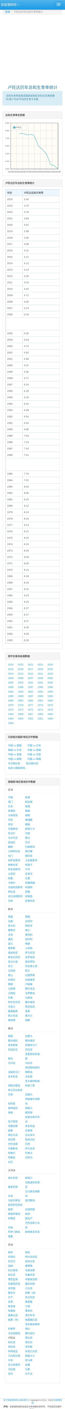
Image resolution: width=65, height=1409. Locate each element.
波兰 (10, 943)
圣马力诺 (13, 961)
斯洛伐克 (30, 1006)
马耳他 (11, 970)
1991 (40, 691)
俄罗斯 (11, 948)
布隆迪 (11, 1310)
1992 (30, 691)
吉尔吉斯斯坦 (15, 896)
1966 (40, 714)
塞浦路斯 (13, 1011)
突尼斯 (28, 1346)
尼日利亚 (30, 1297)
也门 (10, 855)
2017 (30, 669)
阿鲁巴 (11, 1153)
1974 (11, 709)
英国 (10, 916)
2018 (20, 669)
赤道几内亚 (31, 1351)
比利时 (28, 921)
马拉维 (11, 1369)
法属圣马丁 (14, 1072)
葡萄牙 (11, 930)
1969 (11, 714)
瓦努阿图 (30, 1209)
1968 (20, 714)
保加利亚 (13, 952)
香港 (27, 797)
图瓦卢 (28, 1218)
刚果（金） (31, 1292)
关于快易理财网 (10, 1400)
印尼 (10, 819)
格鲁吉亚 (13, 864)
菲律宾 (11, 810)
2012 (30, 673)
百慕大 (28, 1094)
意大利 (11, 925)
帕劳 (27, 1213)
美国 (10, 1036)
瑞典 (27, 1020)
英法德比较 (32, 763)
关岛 (10, 1195)
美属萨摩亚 (14, 1213)
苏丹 (10, 1373)
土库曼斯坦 (31, 860)
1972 (30, 709)
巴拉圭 (28, 1049)
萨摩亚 (11, 1218)
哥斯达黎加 (14, 1085)
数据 (7, 11)
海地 (10, 1112)
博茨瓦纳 (13, 1279)
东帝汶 (28, 873)
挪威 (10, 984)
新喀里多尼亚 (32, 1231)
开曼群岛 (13, 1148)
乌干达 (28, 1373)
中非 (10, 1360)
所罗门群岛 (14, 1231)
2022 (30, 664)
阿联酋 (28, 896)
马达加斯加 (14, 1333)
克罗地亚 (30, 957)
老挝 (10, 824)
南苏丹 (28, 1342)
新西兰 (28, 1178)
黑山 (10, 975)
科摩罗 (11, 1328)
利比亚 (11, 1274)
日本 (10, 806)
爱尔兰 (28, 1015)
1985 (50, 696)
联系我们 (23, 1400)
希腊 (27, 943)
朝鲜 (10, 846)
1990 (50, 691)
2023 (20, 664)
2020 (50, 664)
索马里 (28, 1360)
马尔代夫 (13, 837)
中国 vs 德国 (34, 750)
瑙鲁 (10, 1236)
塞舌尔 (11, 1292)
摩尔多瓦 (30, 988)
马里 (27, 1369)
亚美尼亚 (30, 900)
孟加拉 (11, 842)
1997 (30, 687)
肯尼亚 (11, 1346)
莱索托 (28, 1310)
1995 (50, 687)
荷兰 (27, 970)
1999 (11, 687)
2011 (40, 673)
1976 (40, 705)
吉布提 (11, 1288)
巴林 (10, 900)
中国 (10, 797)
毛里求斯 (30, 1270)
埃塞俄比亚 (31, 1319)
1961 (40, 718)
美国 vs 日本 (14, 750)
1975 (50, 705)
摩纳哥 (11, 1020)
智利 (10, 1058)
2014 (11, 673)
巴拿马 (28, 1153)
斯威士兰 (30, 1355)
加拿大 (28, 1036)
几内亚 (28, 1288)
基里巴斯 (13, 1186)
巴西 (27, 1144)
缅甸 (27, 824)
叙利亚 (28, 855)
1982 (30, 700)
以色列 (11, 873)
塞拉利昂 (30, 1283)
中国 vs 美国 (14, 745)
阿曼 (10, 878)
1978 (20, 705)
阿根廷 (11, 1157)
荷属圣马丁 (31, 1045)
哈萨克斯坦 (14, 860)
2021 (40, 664)
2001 (40, 682)
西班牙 (28, 925)
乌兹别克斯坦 (15, 887)
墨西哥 (28, 1112)
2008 (20, 678)
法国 (10, 921)
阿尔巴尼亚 (14, 1002)
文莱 (27, 878)
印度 (27, 833)
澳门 (10, 801)
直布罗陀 (30, 961)
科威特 (28, 887)
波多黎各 (13, 1045)
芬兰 (10, 966)
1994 (11, 691)
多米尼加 (30, 1126)
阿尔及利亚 (31, 1256)
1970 (50, 709)
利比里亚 (13, 1270)
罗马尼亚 (30, 952)
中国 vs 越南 (14, 759)
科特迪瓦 (13, 1351)
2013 (20, 673)
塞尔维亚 (30, 1002)
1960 (50, 718)
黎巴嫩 (28, 851)
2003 (20, 682)
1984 (11, 700)
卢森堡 (28, 984)
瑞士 (27, 930)
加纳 (10, 1265)
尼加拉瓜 (13, 1049)
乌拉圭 (28, 1063)
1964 (11, 718)
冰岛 (10, 934)
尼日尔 (11, 1261)
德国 (27, 916)
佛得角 (28, 1265)
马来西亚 (13, 815)
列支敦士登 (31, 966)
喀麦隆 (28, 1301)
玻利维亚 (30, 1040)
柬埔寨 (28, 819)
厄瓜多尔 (30, 1135)
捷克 (10, 939)
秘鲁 (10, 1130)
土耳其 (28, 948)
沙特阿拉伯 (14, 851)
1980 (50, 700)
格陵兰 (28, 1108)
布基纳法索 (31, 1279)
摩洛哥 (11, 1306)
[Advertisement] (32, 48)
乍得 (27, 1306)
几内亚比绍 (14, 1355)
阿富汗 (28, 864)
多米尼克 (13, 1076)
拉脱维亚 (30, 979)
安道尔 (11, 979)
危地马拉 (30, 1139)
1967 (30, 714)
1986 (40, 696)
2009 (11, 678)
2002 (30, 682)
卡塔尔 (11, 882)
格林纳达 (13, 1108)
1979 (11, 705)
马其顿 (11, 988)
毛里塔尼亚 (14, 1283)
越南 (27, 815)
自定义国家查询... (17, 768)
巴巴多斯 (13, 1144)
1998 (20, 687)
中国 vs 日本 (34, 745)
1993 (20, 691)
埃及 (27, 1252)
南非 (10, 1252)
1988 (20, 696)
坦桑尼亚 (30, 1274)
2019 (11, 669)
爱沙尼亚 (13, 1015)
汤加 (10, 1227)
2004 (11, 682)
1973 (20, 709)
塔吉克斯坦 (14, 869)
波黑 (27, 1011)
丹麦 (10, 997)
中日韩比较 (14, 763)
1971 (40, 709)
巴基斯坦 (13, 828)
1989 (11, 696)
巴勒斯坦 (30, 846)
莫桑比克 (13, 1315)
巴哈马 (28, 1157)
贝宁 (10, 1297)
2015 (50, 669)
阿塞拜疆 (30, 882)
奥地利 (28, 934)
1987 (30, 696)
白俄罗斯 (30, 975)
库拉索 (11, 1139)
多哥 (10, 1301)
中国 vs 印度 (34, 754)
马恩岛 (28, 997)
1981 (40, 700)
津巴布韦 (30, 1315)
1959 (11, 723)
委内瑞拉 (13, 1040)
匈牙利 (28, 939)
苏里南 (28, 1130)
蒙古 (27, 837)
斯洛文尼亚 (14, 957)
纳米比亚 (30, 1261)
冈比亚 (11, 1342)
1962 (30, 718)
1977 (30, 705)
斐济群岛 (30, 1200)
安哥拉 (11, 1256)
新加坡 (28, 801)
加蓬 (27, 1364)
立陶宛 (11, 993)
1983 (20, 700)
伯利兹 (11, 1103)
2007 (30, 678)
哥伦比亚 (13, 1135)
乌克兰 (11, 1006)
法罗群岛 (30, 993)
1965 (50, 714)
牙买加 (11, 1063)
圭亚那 (28, 1076)
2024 (11, 664)
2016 (40, 669)
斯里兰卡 (30, 828)
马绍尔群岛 (14, 1200)
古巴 (10, 1162)
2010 (50, 673)
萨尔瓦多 (30, 1148)
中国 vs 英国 (14, 754)
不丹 (27, 869)
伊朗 (27, 891)
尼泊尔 (11, 833)
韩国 (27, 810)
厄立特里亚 (14, 1364)
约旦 (27, 842)
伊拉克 (11, 891)
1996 (40, 687)
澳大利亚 (13, 1178)
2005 (50, 678)
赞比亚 (28, 1337)
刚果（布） (14, 1319)
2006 (40, 678)
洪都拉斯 (13, 1126)
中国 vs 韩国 (34, 759)
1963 (20, 718)
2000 (50, 682)
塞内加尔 (30, 1333)
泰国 (27, 806)
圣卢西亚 (13, 1121)
